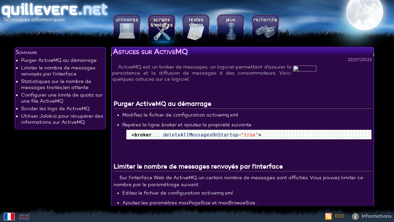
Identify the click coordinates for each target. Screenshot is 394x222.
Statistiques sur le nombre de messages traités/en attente (56, 84)
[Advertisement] (60, 174)
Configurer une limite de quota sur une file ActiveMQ (61, 98)
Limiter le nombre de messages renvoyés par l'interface (58, 71)
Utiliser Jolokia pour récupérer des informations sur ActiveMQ (62, 119)
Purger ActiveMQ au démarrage (59, 60)
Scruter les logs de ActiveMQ (55, 109)
